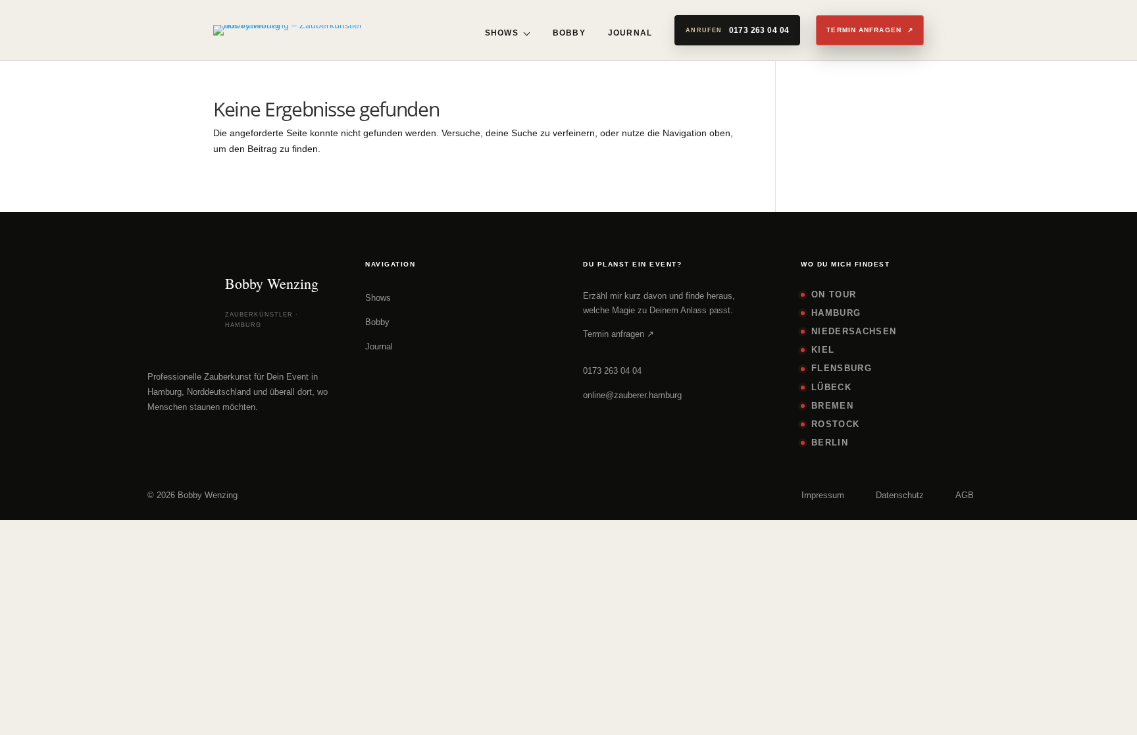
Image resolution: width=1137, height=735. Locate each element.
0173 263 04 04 (612, 371)
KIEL (822, 350)
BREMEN (832, 406)
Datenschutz (900, 495)
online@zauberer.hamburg (632, 395)
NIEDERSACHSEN (853, 331)
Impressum (822, 495)
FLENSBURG (841, 368)
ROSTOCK (835, 424)
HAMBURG (836, 313)
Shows (501, 33)
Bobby (569, 33)
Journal (630, 33)
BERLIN (829, 442)
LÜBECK (831, 387)
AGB (964, 495)
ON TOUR (833, 294)
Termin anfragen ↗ (618, 334)
